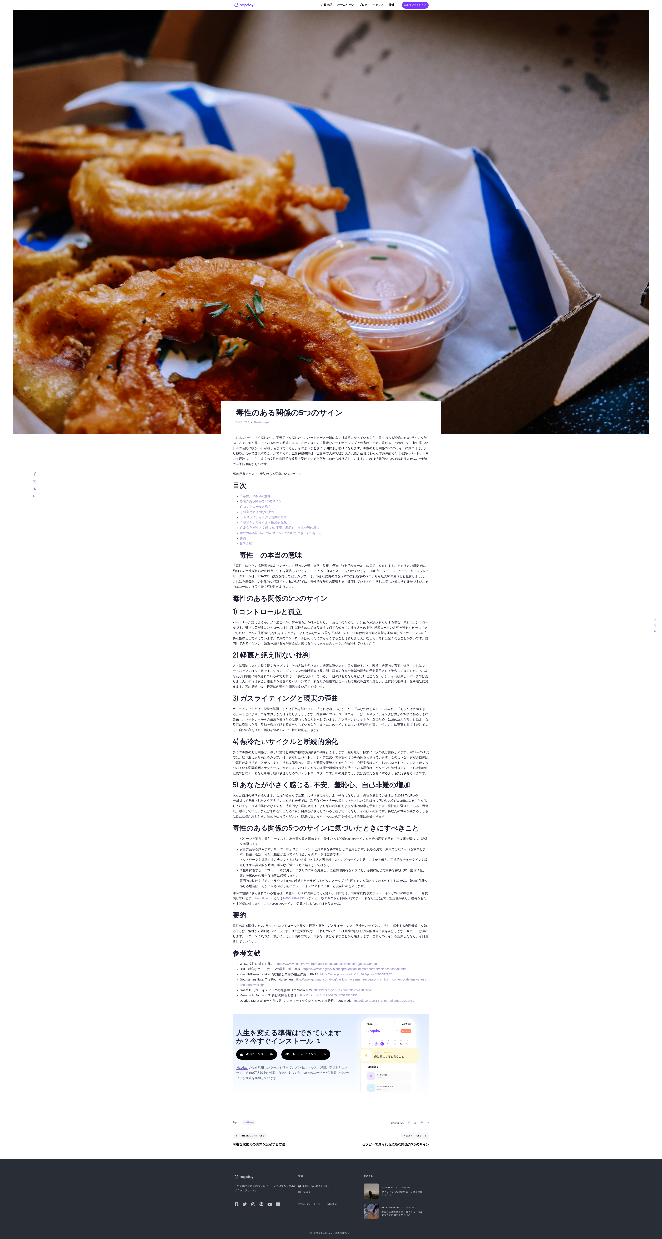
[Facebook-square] (236, 1204)
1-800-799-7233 (294, 898)
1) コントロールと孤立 (255, 506)
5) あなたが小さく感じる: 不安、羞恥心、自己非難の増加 (279, 527)
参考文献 (246, 543)
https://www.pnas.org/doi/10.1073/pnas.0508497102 (356, 974)
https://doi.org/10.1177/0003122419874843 (343, 990)
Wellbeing (249, 1122)
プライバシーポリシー (310, 1204)
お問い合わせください (316, 1186)
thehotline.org (263, 898)
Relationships (261, 422)
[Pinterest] (38, 489)
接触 (391, 5)
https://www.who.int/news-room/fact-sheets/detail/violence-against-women (326, 964)
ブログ (363, 5)
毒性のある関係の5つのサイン (261, 501)
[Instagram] (253, 1204)
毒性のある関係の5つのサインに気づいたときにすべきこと (281, 533)
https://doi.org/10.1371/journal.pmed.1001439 (383, 1000)
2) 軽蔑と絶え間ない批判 (257, 512)
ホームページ (345, 5)
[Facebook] (38, 474)
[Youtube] (270, 1204)
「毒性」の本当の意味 (255, 496)
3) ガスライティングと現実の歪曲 (263, 517)
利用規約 (332, 1204)
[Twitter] (38, 481)
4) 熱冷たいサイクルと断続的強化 (263, 522)
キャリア (378, 5)
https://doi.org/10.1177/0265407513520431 (328, 995)
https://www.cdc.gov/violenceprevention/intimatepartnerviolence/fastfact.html (355, 969)
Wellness (387, 1187)
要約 (243, 538)
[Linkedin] (38, 496)
